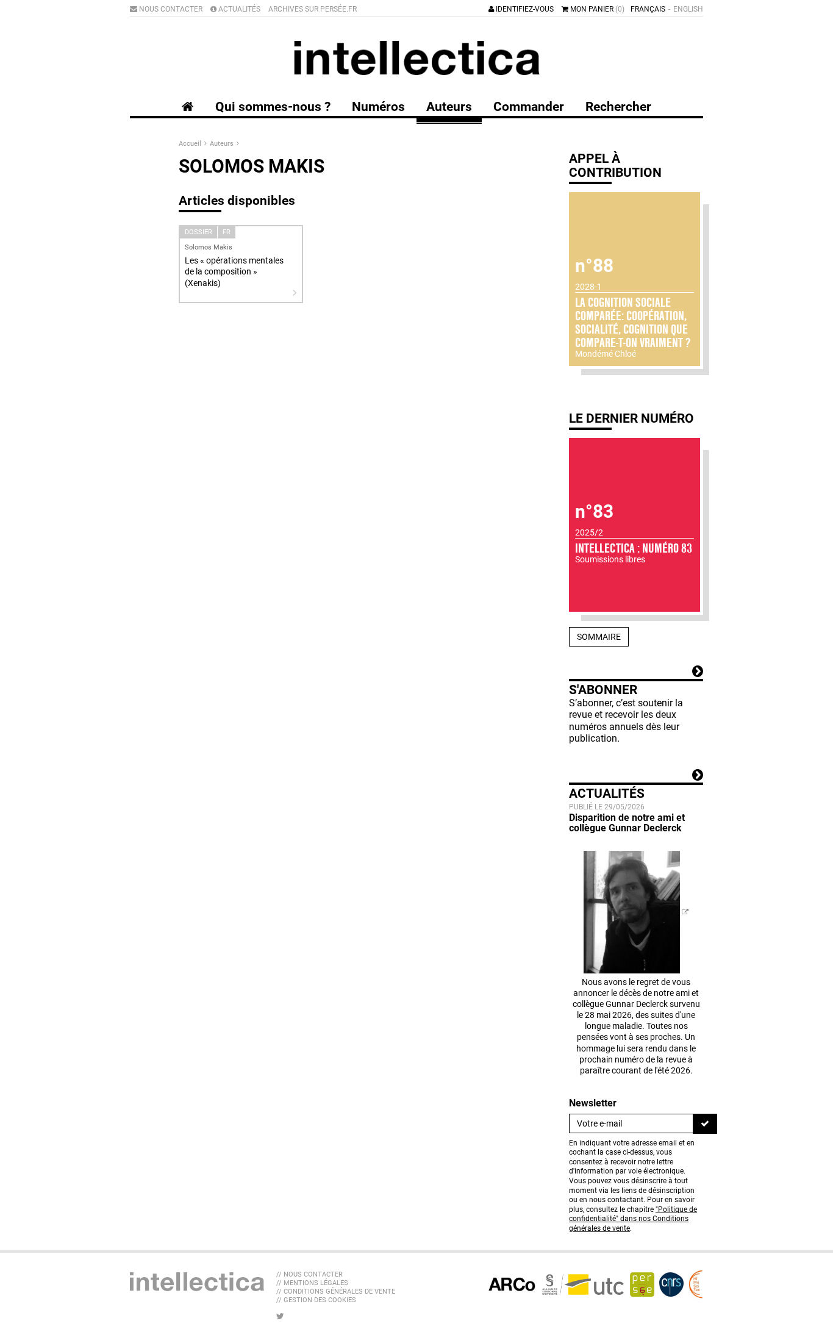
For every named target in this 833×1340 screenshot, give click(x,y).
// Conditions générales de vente (335, 1291)
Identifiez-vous (524, 9)
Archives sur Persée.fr (312, 9)
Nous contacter (169, 9)
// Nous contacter (309, 1274)
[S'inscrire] (705, 1123)
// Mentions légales (312, 1283)
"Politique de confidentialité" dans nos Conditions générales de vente (633, 1219)
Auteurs (222, 144)
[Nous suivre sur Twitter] (280, 1316)
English (688, 9)
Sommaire (599, 637)
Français (648, 9)
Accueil (191, 144)
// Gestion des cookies (316, 1300)
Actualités (238, 9)
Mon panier (596, 9)
